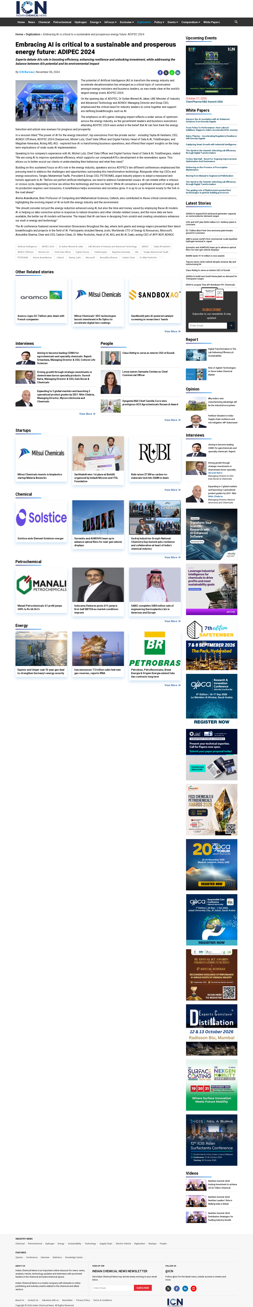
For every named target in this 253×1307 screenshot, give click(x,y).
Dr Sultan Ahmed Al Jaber (71, 246)
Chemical (44, 22)
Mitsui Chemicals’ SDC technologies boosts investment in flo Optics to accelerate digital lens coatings (95, 319)
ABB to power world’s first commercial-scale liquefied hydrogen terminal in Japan (211, 240)
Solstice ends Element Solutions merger (41, 538)
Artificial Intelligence (27, 246)
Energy (94, 22)
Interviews (24, 343)
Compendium (189, 22)
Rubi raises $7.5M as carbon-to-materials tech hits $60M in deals (150, 476)
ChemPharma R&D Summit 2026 (204, 100)
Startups (152, 1243)
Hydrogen (81, 22)
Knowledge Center (74, 1257)
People (107, 343)
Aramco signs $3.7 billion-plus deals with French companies (41, 318)
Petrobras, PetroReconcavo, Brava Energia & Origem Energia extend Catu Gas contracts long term (153, 673)
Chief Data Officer (62, 252)
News (31, 22)
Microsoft (90, 257)
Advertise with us (50, 1300)
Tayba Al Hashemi (162, 246)
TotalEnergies (100, 252)
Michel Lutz (43, 252)
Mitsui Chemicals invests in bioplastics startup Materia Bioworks (40, 476)
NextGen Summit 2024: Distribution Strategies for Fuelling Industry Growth (220, 1216)
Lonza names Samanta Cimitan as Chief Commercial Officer (145, 373)
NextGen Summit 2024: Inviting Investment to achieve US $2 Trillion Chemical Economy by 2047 (222, 1184)
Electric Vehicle (123, 1243)
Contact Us (33, 1300)
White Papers (211, 22)
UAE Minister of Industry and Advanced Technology (112, 246)
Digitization (144, 22)
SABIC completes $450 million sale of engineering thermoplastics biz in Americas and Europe (152, 609)
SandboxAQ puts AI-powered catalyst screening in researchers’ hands (152, 318)
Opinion (19, 1257)
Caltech (60, 257)
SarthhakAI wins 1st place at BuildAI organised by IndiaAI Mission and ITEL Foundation (96, 478)
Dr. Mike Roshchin (148, 257)
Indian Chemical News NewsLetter (119, 1271)
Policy (158, 22)
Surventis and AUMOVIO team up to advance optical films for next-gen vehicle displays (98, 542)
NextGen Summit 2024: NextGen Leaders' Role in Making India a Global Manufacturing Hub (220, 1200)
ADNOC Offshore (26, 252)
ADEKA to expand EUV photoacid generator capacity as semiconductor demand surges (211, 215)
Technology (90, 1243)
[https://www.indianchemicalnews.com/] (184, 1302)
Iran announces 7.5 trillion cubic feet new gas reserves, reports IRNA (97, 671)
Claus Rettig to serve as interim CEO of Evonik (148, 353)
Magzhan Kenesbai (121, 252)
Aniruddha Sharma (108, 257)
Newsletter (67, 1300)
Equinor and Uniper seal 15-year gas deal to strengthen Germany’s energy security (41, 671)
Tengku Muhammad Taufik (155, 252)
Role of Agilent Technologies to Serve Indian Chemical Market (222, 371)
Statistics (57, 1257)
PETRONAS (23, 257)
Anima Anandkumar (42, 257)
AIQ (137, 252)
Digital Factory (82, 252)
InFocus (109, 22)
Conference (32, 1257)
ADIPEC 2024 (48, 246)
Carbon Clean (128, 257)
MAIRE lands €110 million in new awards (205, 256)
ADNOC (145, 246)
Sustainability (75, 1243)
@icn (169, 1271)
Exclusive (126, 22)
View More (171, 331)
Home (21, 22)
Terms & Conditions (102, 1300)
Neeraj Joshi (75, 257)
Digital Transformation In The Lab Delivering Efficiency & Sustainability (222, 352)
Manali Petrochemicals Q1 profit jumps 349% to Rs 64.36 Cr (40, 607)
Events (172, 22)
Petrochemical (62, 22)
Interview (45, 1257)
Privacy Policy (83, 1300)
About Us (19, 1300)
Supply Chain (106, 1243)
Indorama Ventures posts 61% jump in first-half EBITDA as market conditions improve (96, 609)
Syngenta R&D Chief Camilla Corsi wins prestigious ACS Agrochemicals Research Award (150, 403)
